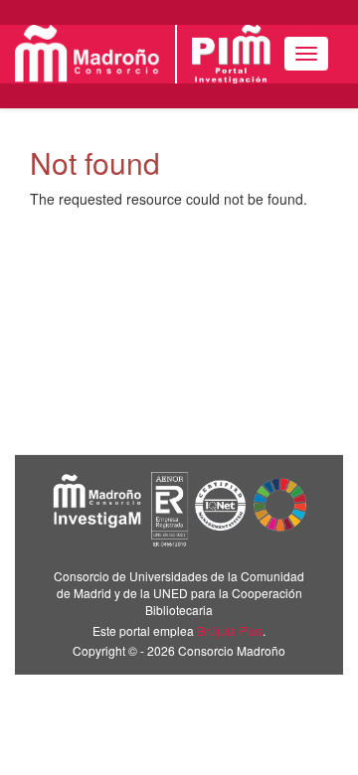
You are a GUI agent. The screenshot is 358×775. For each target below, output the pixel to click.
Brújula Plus (230, 630)
